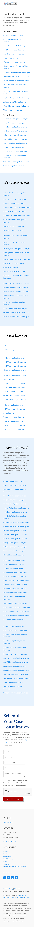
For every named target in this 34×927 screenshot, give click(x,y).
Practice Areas (8, 854)
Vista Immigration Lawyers (13, 166)
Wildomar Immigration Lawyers (15, 693)
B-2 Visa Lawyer (9, 350)
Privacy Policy (8, 889)
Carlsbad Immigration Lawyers (15, 127)
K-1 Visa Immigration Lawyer (14, 391)
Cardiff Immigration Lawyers (14, 123)
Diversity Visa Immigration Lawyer (16, 249)
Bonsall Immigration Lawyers (14, 496)
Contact (6, 864)
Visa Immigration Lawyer (12, 110)
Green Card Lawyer (10, 58)
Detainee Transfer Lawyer (13, 230)
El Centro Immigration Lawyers (15, 535)
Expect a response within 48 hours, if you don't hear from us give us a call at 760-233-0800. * (15, 783)
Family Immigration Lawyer (13, 54)
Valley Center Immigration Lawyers (16, 678)
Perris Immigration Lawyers (14, 619)
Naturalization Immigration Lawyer (16, 81)
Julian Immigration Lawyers (13, 568)
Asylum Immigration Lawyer (14, 35)
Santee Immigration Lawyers (14, 666)
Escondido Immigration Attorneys (14, 866)
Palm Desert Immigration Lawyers (16, 607)
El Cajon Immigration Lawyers (14, 543)
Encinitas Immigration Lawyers (15, 131)
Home (5, 851)
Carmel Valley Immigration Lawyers (17, 508)
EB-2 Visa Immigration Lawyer (15, 362)
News (5, 861)
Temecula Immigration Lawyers (15, 674)
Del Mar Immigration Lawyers (14, 531)
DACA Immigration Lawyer (13, 50)
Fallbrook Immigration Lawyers (15, 135)
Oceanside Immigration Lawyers (15, 139)
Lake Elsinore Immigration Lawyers (16, 580)
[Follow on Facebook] (4, 877)
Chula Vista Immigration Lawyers (16, 523)
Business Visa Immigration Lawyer (16, 73)
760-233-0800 (8, 822)
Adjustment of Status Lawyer (14, 102)
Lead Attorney (8, 859)
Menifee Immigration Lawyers (14, 588)
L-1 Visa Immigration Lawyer (14, 383)
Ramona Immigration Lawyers (15, 151)
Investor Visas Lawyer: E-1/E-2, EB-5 (16, 77)
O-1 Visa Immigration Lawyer (14, 395)
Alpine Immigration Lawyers (14, 481)
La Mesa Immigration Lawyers (15, 572)
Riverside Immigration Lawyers (15, 654)
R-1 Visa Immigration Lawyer (14, 405)
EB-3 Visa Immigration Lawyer (15, 366)
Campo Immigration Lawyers (14, 504)
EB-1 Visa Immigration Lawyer (14, 358)
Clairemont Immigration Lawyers (16, 527)
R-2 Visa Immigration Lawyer (14, 409)
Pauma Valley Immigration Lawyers (17, 615)
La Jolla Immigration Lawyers (14, 576)
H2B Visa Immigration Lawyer (14, 375)
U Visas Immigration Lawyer (14, 62)
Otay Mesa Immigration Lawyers (16, 143)
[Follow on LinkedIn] (12, 877)
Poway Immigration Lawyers (14, 147)
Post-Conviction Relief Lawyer (15, 46)
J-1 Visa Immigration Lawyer (14, 387)
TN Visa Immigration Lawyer (14, 421)
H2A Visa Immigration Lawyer (14, 370)
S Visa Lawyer (8, 413)
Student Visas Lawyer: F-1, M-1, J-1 (16, 313)
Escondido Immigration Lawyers (15, 119)
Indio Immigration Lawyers (13, 564)
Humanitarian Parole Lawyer (14, 271)
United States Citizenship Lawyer (16, 106)
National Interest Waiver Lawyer (15, 287)
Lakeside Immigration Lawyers (15, 584)
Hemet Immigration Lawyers (14, 555)
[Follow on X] (8, 877)
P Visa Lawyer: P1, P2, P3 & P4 (14, 400)
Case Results (7, 856)
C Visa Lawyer (8, 354)
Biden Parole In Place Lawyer (14, 211)
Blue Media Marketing (23, 898)
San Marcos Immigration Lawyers (16, 162)
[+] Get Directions (9, 841)
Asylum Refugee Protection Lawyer (17, 98)
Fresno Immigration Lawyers (14, 551)
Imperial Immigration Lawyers (14, 560)
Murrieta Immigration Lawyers (15, 593)
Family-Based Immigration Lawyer (16, 259)
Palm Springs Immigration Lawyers (16, 611)
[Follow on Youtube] (16, 877)
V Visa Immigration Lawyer (13, 429)
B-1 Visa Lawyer (9, 346)
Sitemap (17, 889)
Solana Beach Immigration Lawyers (17, 670)
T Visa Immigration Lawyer (13, 417)
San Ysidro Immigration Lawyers (15, 662)
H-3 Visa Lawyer (9, 379)
